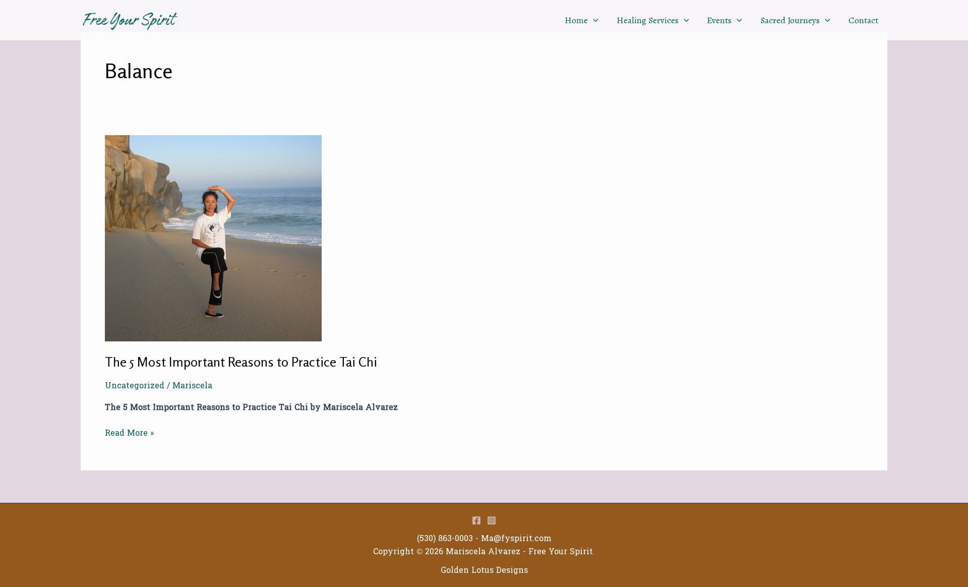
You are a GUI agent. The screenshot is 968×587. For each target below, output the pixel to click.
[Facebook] (476, 520)
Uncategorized (134, 385)
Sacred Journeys (790, 20)
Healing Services (648, 20)
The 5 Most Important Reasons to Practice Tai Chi (241, 362)
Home (576, 20)
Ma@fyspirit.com (516, 538)
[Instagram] (491, 520)
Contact (863, 20)
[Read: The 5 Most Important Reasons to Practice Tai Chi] (213, 237)
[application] (593, 20)
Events (719, 20)
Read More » (129, 433)
